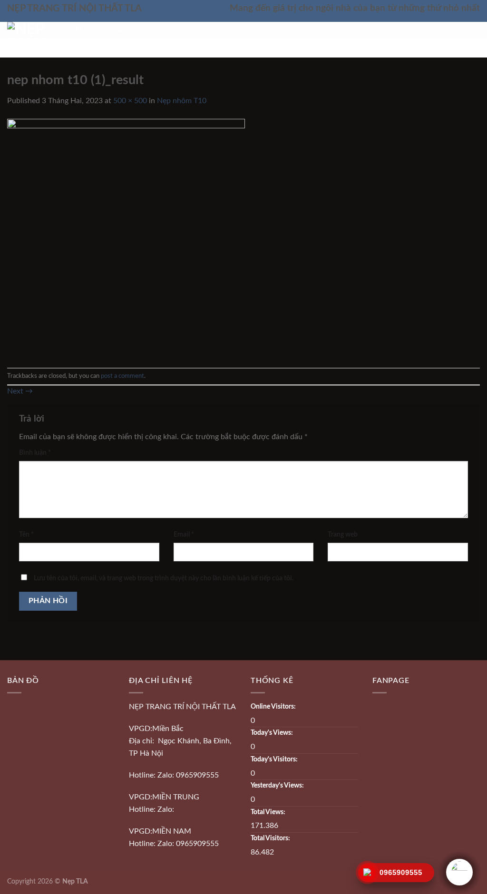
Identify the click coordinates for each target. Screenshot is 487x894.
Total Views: (269, 812)
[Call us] (473, 30)
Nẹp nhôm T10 (181, 101)
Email (184, 534)
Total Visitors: (271, 838)
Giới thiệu (315, 48)
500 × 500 (130, 101)
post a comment (122, 376)
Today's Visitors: (275, 759)
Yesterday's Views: (278, 785)
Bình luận (35, 452)
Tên (26, 534)
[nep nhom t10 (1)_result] (126, 237)
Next (20, 391)
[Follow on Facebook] (461, 30)
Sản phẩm (165, 48)
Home (123, 48)
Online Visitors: (274, 706)
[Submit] (395, 30)
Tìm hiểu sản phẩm (243, 48)
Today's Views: (272, 732)
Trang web (343, 534)
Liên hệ (361, 48)
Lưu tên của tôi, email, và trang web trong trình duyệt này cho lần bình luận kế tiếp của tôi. (163, 578)
